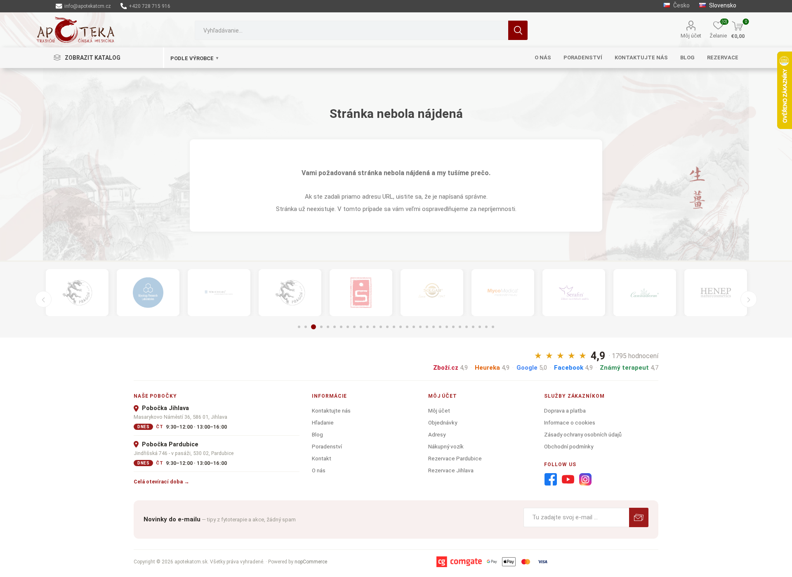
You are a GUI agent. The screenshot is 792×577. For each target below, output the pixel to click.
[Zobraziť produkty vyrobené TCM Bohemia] (219, 292)
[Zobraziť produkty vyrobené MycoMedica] (503, 292)
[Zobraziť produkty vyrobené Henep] (716, 292)
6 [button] (334, 327)
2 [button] (305, 327)
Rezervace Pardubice (455, 458)
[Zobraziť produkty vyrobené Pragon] (290, 292)
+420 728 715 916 (148, 6)
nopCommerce (311, 562)
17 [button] (407, 327)
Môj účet (691, 36)
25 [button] (460, 327)
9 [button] (354, 327)
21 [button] (433, 327)
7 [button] (341, 327)
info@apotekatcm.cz (87, 6)
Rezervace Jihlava (451, 470)
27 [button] (473, 327)
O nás (318, 470)
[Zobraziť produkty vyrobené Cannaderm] (645, 292)
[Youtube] (568, 479)
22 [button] (440, 327)
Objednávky (442, 422)
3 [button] (313, 326)
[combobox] (351, 30)
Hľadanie (518, 30)
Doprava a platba (565, 410)
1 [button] (299, 327)
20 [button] (427, 327)
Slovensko (722, 5)
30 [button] (493, 327)
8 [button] (347, 327)
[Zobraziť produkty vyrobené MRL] (148, 292)
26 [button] (466, 327)
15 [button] (394, 327)
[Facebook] (550, 479)
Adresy (437, 434)
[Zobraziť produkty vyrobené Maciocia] (77, 292)
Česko (681, 5)
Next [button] (748, 299)
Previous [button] (43, 299)
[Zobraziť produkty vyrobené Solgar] (432, 292)
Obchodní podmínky (568, 446)
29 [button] (486, 327)
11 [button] (367, 327)
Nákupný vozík (446, 446)
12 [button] (374, 327)
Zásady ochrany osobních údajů (583, 434)
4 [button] (321, 327)
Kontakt (321, 458)
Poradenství (327, 446)
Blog (317, 434)
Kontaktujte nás (331, 410)
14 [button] (387, 327)
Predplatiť (638, 517)
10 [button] (361, 327)
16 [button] (400, 327)
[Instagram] (585, 479)
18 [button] (413, 327)
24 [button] (453, 327)
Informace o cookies (569, 422)
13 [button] (381, 327)
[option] (77, 292)
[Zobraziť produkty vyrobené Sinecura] (361, 292)
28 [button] (479, 327)
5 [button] (328, 327)
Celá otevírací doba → (161, 481)
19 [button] (420, 327)
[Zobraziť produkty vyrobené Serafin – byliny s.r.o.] (574, 292)
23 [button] (447, 327)
